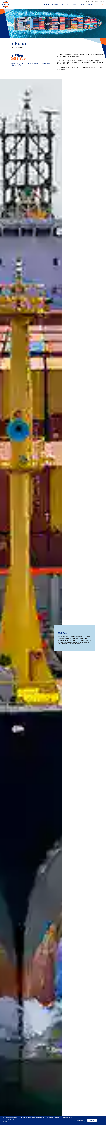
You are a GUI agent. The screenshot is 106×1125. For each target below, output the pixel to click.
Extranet (102, 1)
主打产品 (46, 4)
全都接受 (92, 1120)
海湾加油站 (55, 4)
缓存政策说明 (80, 1120)
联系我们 (87, 1)
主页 (12, 47)
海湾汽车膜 (65, 4)
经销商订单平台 (94, 1)
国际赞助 (74, 4)
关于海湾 (91, 4)
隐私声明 (5, 1121)
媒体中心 (82, 4)
